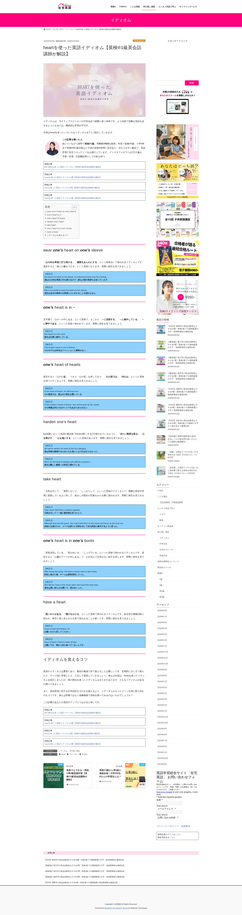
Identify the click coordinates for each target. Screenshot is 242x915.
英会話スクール (164, 567)
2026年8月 (162, 610)
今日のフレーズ (166, 550)
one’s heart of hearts (56, 218)
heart (63, 754)
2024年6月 (162, 746)
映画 (161, 520)
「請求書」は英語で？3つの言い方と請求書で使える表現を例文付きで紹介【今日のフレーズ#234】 (183, 470)
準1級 (161, 591)
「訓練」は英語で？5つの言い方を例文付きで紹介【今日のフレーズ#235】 (183, 454)
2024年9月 (162, 728)
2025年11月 (162, 658)
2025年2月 (162, 705)
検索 (191, 83)
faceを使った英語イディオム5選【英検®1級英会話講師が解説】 (72, 188)
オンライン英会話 (165, 526)
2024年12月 (162, 717)
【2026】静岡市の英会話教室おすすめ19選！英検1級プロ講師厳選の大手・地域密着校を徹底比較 (183, 329)
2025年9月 (162, 669)
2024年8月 (162, 734)
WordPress (108, 908)
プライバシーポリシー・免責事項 (173, 826)
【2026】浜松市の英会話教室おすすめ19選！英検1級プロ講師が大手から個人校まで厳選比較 (183, 423)
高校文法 (163, 555)
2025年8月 (162, 675)
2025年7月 (162, 681)
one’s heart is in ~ (55, 215)
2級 (160, 585)
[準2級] (53, 773)
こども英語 (162, 496)
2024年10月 (162, 723)
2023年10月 (162, 758)
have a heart (52, 232)
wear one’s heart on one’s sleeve (61, 211)
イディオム (139, 41)
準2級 (161, 597)
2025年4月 (162, 693)
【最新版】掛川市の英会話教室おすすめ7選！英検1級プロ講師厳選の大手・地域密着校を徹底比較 (182, 360)
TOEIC (160, 490)
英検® (160, 573)
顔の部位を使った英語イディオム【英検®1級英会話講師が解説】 (73, 167)
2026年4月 (162, 634)
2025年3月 (162, 699)
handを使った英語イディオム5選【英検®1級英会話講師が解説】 (73, 198)
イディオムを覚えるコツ (57, 235)
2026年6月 (162, 622)
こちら (178, 834)
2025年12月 (162, 652)
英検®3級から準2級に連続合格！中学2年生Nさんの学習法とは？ (110, 773)
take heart (51, 225)
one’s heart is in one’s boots (59, 228)
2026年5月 (162, 628)
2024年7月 (162, 740)
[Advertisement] (177, 60)
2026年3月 (162, 640)
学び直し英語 (75, 751)
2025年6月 (162, 687)
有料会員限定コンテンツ (168, 561)
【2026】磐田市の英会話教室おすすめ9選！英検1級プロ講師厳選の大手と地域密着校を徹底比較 (183, 407)
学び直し (85, 754)
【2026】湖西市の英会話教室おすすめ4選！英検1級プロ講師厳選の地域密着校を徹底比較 (183, 392)
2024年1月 (162, 752)
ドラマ (162, 514)
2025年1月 (162, 711)
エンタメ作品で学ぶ (166, 508)
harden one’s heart (55, 221)
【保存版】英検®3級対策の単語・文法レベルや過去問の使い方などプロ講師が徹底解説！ (183, 439)
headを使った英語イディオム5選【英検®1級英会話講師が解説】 (73, 177)
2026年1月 (162, 646)
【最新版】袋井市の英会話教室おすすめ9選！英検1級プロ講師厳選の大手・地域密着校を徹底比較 (182, 376)
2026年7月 (162, 616)
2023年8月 (162, 764)
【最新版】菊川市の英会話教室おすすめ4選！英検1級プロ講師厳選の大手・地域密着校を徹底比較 (182, 344)
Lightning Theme (121, 908)
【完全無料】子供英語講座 (171, 502)
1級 (160, 579)
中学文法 (163, 544)
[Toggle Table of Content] (73, 207)
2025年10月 (162, 664)
